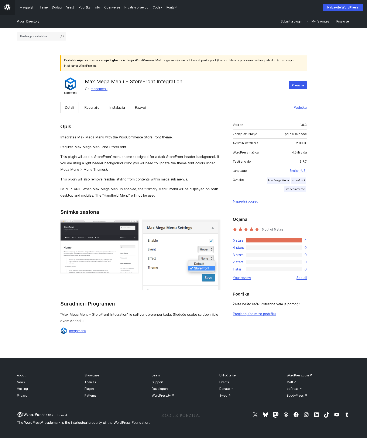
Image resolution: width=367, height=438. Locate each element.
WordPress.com (299, 375)
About (21, 375)
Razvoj (140, 107)
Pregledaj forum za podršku (254, 314)
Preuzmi (298, 85)
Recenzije (91, 107)
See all (301, 278)
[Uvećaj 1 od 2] (133, 225)
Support (157, 382)
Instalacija (117, 107)
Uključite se (227, 375)
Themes (90, 382)
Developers (160, 388)
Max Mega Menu (278, 180)
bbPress (294, 388)
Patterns (90, 395)
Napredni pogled (245, 201)
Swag (225, 395)
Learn (156, 375)
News (21, 382)
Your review (242, 278)
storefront (298, 180)
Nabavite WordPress (343, 7)
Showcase (92, 375)
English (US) (298, 170)
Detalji (69, 107)
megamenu (99, 89)
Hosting (22, 388)
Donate (226, 388)
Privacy (22, 395)
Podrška (300, 107)
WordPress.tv (163, 395)
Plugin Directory (28, 21)
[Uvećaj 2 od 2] (215, 225)
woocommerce (295, 189)
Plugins (90, 388)
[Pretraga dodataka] (62, 36)
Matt (292, 382)
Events (224, 382)
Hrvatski (63, 415)
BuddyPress (297, 395)
